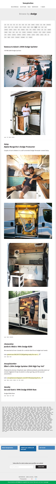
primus (50, 421)
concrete (24, 411)
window (28, 430)
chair (3, 411)
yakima (51, 430)
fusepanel (35, 415)
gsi (13, 416)
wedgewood (11, 430)
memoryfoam (50, 419)
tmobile (4, 428)
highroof (49, 29)
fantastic (14, 414)
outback (44, 32)
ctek (45, 411)
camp (21, 410)
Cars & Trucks (23, 6)
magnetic (20, 419)
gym (18, 416)
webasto (4, 430)
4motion (33, 24)
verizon (14, 429)
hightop (6, 32)
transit (13, 37)
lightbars (36, 418)
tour (5, 37)
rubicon (9, 34)
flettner (41, 414)
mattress (30, 419)
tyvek (42, 428)
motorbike (22, 420)
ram (5, 34)
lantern (4, 418)
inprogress (8, 417)
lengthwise (25, 418)
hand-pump (22, 416)
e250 (42, 27)
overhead (16, 421)
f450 (18, 29)
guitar (16, 416)
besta (13, 409)
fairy (8, 414)
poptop (43, 421)
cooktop (32, 411)
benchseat (10, 409)
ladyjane (45, 417)
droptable (40, 412)
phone (23, 421)
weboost (7, 430)
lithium (45, 418)
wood (35, 430)
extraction (50, 413)
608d (44, 24)
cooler (35, 411)
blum (35, 409)
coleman (20, 411)
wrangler (30, 37)
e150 (39, 27)
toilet (7, 428)
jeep (17, 32)
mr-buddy (31, 420)
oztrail (20, 421)
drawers (37, 412)
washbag (37, 429)
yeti (3, 431)
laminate (48, 417)
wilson (25, 430)
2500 (23, 24)
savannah (13, 34)
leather (16, 418)
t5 (48, 34)
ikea (45, 416)
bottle (38, 409)
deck (9, 412)
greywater (7, 416)
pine (26, 421)
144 (11, 24)
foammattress (9, 415)
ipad (20, 417)
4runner (37, 24)
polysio (39, 421)
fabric (6, 414)
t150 (45, 34)
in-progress (48, 416)
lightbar (32, 418)
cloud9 (17, 411)
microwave (13, 420)
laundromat (8, 418)
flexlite (44, 414)
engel (30, 413)
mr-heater (36, 420)
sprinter (33, 34)
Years (35, 477)
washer (41, 429)
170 (16, 24)
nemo (48, 420)
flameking (37, 414)
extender (46, 413)
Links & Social (29, 477)
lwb (20, 32)
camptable (38, 410)
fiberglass (22, 29)
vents (11, 429)
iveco (13, 32)
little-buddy (4, 419)
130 (5, 24)
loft (15, 419)
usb (3, 429)
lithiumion (49, 418)
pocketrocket (32, 421)
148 (13, 24)
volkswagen (22, 37)
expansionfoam (37, 413)
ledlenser (21, 418)
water (44, 429)
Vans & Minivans (15, 6)
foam (52, 414)
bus (12, 27)
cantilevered (43, 410)
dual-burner (45, 412)
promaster (48, 32)
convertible (28, 411)
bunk (3, 410)
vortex (28, 429)
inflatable (4, 417)
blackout (20, 409)
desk (17, 412)
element (10, 29)
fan (11, 414)
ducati (50, 412)
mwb (40, 32)
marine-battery (25, 419)
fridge (26, 415)
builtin (48, 409)
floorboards (48, 414)
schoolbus (19, 34)
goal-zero (49, 415)
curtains (48, 411)
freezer (23, 415)
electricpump (19, 413)
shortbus (24, 34)
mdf (46, 419)
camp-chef (24, 410)
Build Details (35, 6)
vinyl (20, 429)
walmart (33, 429)
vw (26, 37)
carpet (47, 410)
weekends (15, 430)
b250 (9, 27)
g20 (42, 29)
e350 (45, 27)
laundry (12, 418)
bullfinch (51, 409)
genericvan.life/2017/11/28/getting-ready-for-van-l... (23, 354)
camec (18, 410)
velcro (6, 429)
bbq (6, 409)
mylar (45, 420)
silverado (28, 34)
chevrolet (16, 27)
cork (37, 411)
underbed (45, 428)
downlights (32, 412)
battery (4, 409)
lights (40, 418)
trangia (22, 428)
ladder (41, 417)
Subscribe (41, 466)
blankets (24, 409)
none (3, 421)
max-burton (35, 419)
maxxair (39, 419)
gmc (45, 29)
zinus (6, 431)
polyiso (36, 421)
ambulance (48, 24)
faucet (22, 414)
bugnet (44, 409)
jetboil (38, 417)
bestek (17, 409)
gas (43, 415)
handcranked (27, 416)
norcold (6, 421)
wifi (22, 430)
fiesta (27, 29)
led (18, 418)
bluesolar (31, 409)
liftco (29, 418)
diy (23, 412)
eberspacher (9, 413)
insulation (12, 417)
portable (46, 421)
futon (38, 415)
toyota (9, 37)
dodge (36, 27)
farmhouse (18, 414)
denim (15, 412)
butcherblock (13, 410)
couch (42, 411)
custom (4, 412)
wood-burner (39, 430)
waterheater (48, 429)
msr (39, 420)
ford (30, 29)
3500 (29, 24)
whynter (19, 430)
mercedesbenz (29, 32)
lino (42, 418)
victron (18, 429)
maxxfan (43, 419)
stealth (38, 34)
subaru (42, 34)
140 (8, 24)
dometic (29, 412)
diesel (32, 27)
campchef (28, 410)
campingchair (34, 410)
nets (50, 420)
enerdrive (27, 413)
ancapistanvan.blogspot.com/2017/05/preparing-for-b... (24, 378)
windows (32, 430)
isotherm (26, 417)
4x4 (41, 24)
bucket (41, 409)
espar (33, 413)
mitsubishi (35, 32)
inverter (17, 417)
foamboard (4, 415)
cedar (50, 410)
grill (10, 416)
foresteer (34, 29)
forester (39, 29)
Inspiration (22, 477)
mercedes (24, 32)
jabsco (33, 417)
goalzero (4, 416)
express (15, 29)
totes (14, 428)
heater (32, 416)
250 (19, 24)
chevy (20, 27)
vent (8, 429)
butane (9, 410)
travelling (34, 428)
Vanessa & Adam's (21, 47)
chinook (24, 27)
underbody (49, 428)
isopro (23, 417)
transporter (17, 37)
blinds (28, 409)
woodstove (43, 430)
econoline (6, 29)
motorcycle (27, 420)
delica (28, 27)
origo (9, 421)
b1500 (5, 27)
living (8, 419)
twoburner (38, 428)
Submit (43, 6)
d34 (6, 412)
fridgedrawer (30, 415)
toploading (10, 428)
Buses (29, 6)
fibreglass (30, 414)
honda (10, 32)
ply (28, 421)
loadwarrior (12, 419)
